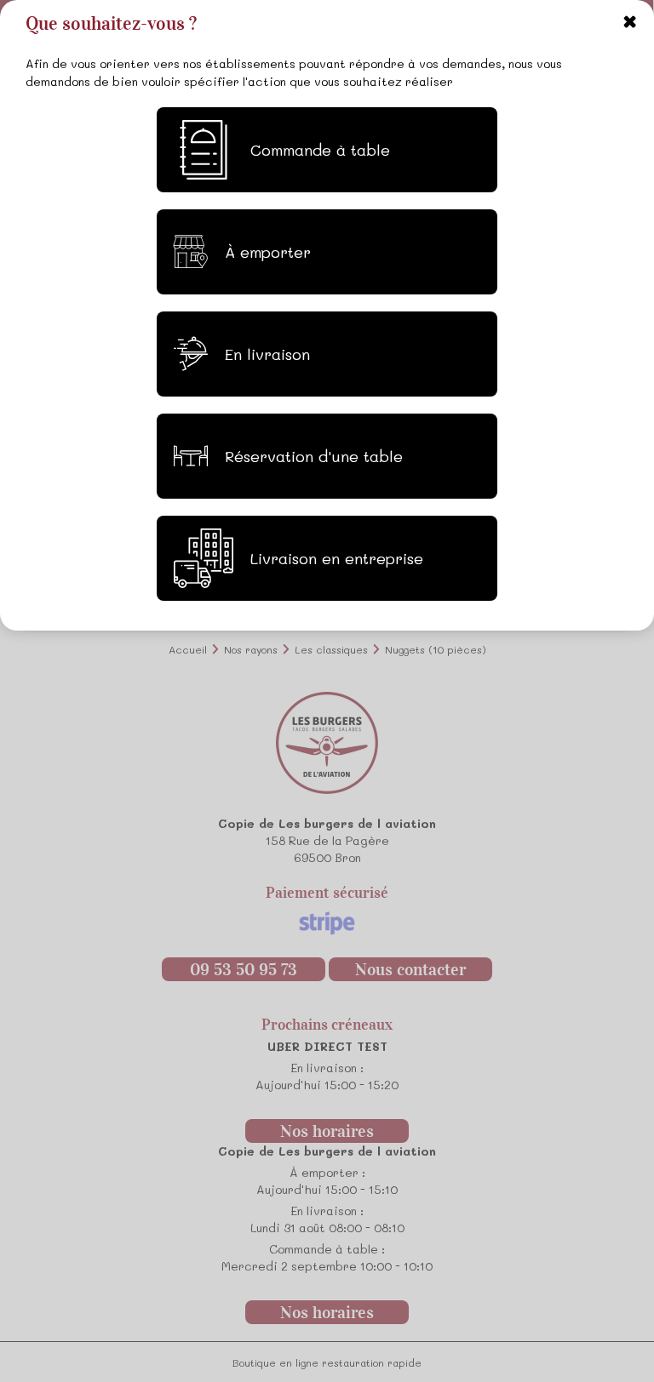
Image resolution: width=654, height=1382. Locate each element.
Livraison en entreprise (336, 558)
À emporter (268, 252)
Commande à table (320, 150)
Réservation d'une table (314, 456)
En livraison (267, 354)
